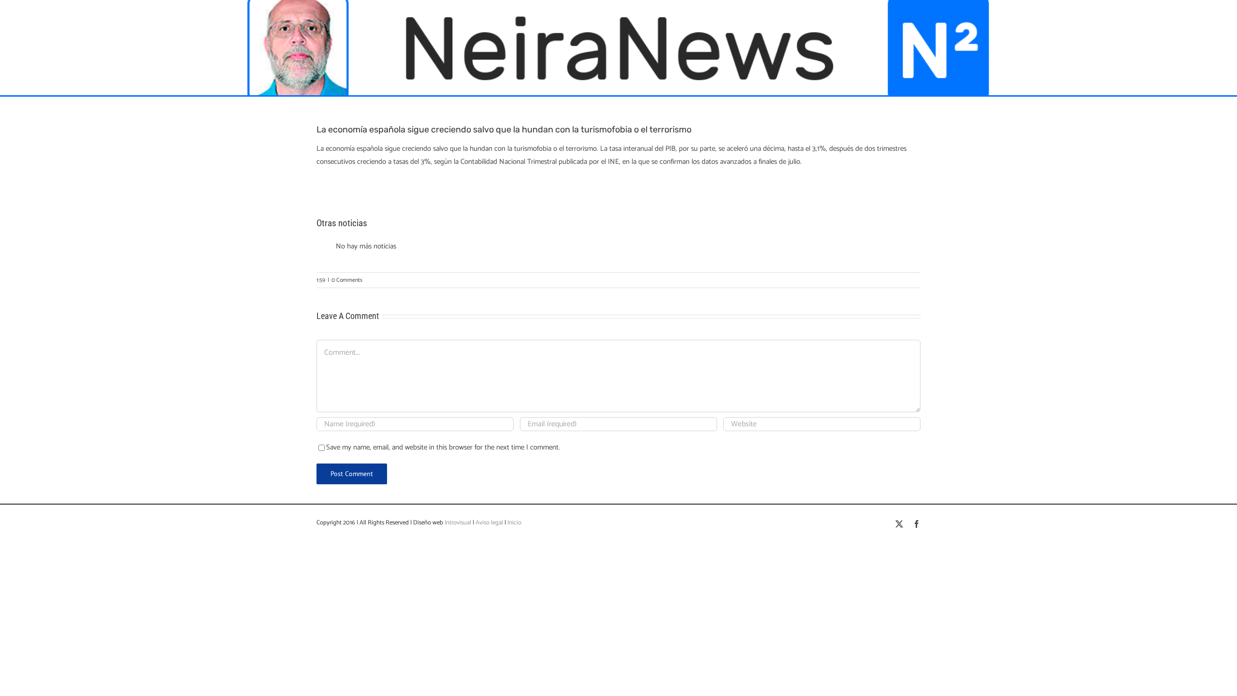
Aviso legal (489, 523)
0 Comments (346, 280)
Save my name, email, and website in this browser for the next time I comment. (443, 447)
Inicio (514, 523)
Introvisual (457, 523)
